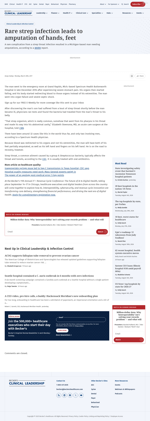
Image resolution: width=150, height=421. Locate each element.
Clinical (12, 4)
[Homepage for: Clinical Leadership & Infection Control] (27, 383)
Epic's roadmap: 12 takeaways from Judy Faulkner (125, 235)
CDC (44, 159)
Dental (41, 4)
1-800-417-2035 (62, 385)
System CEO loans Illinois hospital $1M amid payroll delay (128, 268)
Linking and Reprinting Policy (99, 416)
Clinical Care (81, 13)
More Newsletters (63, 335)
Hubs (109, 13)
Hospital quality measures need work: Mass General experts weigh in (40, 171)
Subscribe (136, 4)
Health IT (19, 4)
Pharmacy (72, 4)
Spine (35, 4)
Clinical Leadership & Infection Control (19, 24)
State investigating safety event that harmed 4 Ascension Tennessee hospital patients (127, 172)
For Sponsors (112, 4)
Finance (54, 13)
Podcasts (118, 394)
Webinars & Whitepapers (125, 389)
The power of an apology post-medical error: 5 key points (34, 175)
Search (126, 4)
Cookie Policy (83, 416)
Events (139, 13)
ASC (30, 4)
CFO (25, 4)
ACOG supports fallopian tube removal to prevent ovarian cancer (42, 255)
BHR (6, 4)
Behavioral (55, 4)
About (102, 4)
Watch (100, 232)
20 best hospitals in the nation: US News (126, 187)
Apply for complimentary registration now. (34, 194)
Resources (126, 13)
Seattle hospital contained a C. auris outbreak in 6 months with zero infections (49, 275)
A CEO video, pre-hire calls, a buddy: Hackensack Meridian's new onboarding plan (51, 296)
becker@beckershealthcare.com (69, 389)
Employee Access (117, 416)
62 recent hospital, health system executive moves (127, 251)
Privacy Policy (79, 326)
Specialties (96, 13)
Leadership (40, 13)
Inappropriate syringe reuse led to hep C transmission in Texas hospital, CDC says (47, 168)
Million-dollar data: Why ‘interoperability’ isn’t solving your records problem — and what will (57, 219)
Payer (47, 4)
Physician (63, 4)
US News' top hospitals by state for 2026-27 (127, 285)
